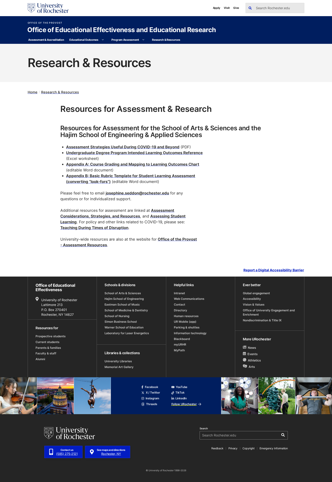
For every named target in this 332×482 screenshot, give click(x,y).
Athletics (254, 360)
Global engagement (256, 293)
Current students (47, 342)
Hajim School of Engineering (124, 299)
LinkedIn (181, 398)
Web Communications (189, 299)
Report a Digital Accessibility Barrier (273, 270)
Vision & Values (253, 304)
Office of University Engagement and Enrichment (269, 312)
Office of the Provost (45, 22)
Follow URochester (184, 404)
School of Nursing (117, 316)
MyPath (179, 350)
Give (236, 8)
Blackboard (182, 339)
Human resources (186, 316)
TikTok (179, 393)
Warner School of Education (124, 327)
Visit (227, 8)
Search (204, 428)
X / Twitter (153, 393)
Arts (252, 367)
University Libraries (118, 361)
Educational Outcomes (83, 40)
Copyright (248, 448)
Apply (216, 8)
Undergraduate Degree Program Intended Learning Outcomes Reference (134, 152)
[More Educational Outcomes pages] (103, 40)
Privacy (232, 448)
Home (32, 92)
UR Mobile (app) (185, 322)
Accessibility (252, 299)
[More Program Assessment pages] (143, 40)
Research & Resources (166, 40)
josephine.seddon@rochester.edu (137, 193)
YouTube (181, 387)
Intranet (179, 293)
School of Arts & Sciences (123, 293)
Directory (180, 310)
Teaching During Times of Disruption (94, 227)
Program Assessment (125, 40)
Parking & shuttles (186, 327)
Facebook (151, 387)
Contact (179, 304)
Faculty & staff (46, 353)
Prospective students (51, 336)
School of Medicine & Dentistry (126, 310)
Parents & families (48, 348)
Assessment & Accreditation (46, 40)
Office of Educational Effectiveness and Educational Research (121, 30)
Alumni (40, 359)
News (252, 348)
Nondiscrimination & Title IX (262, 320)
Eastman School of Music (122, 304)
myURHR (180, 344)
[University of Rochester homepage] (48, 8)
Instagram (152, 398)
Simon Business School (121, 322)
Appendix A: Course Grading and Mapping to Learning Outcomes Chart (132, 164)
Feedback (217, 448)
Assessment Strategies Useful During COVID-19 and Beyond (122, 147)
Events (252, 354)
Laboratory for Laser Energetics (127, 333)
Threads (151, 404)
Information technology (190, 333)
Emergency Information (274, 448)
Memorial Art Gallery (119, 367)
